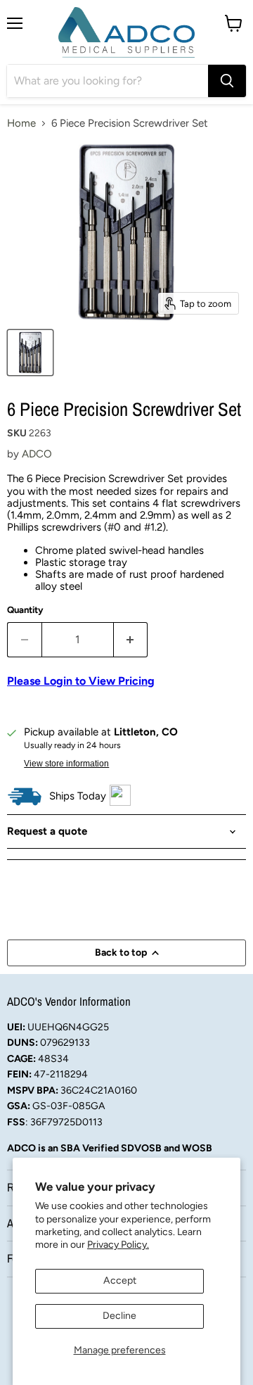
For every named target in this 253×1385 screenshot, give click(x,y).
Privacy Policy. (118, 1245)
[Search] (227, 81)
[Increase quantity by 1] (131, 639)
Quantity (25, 610)
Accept (119, 1280)
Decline (119, 1316)
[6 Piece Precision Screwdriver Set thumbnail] (30, 352)
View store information (66, 764)
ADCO (37, 454)
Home (21, 123)
